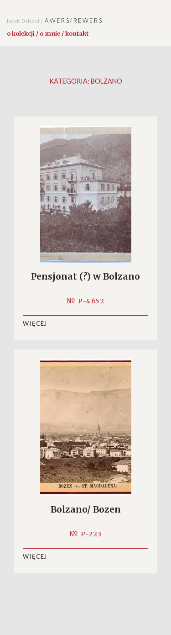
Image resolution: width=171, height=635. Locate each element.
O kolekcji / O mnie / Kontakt (47, 33)
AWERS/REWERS (55, 20)
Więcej (35, 323)
